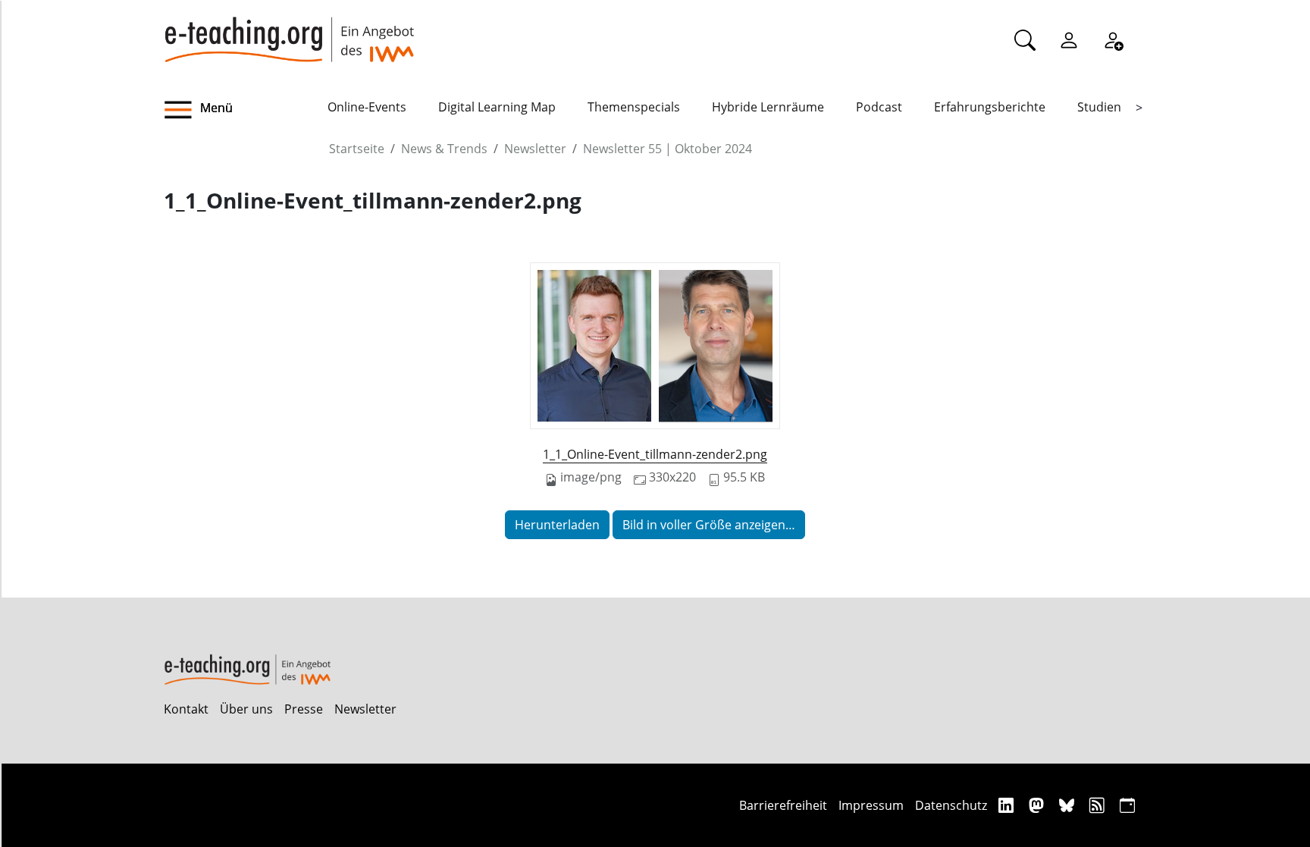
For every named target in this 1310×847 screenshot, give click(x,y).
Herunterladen (557, 524)
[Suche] (1025, 39)
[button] (246, 110)
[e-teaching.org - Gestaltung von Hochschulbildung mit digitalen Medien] (289, 31)
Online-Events (367, 107)
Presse (303, 709)
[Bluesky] (1068, 805)
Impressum (871, 805)
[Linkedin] (1007, 805)
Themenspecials (634, 107)
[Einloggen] (1069, 39)
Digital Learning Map (497, 107)
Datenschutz (951, 805)
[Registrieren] (1113, 39)
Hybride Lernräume (768, 107)
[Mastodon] (1038, 805)
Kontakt (186, 709)
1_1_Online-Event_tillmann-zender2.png (655, 454)
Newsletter (535, 148)
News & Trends (444, 148)
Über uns (246, 709)
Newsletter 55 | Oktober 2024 (667, 148)
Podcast (879, 107)
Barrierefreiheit (783, 805)
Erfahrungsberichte (989, 107)
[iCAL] (1127, 805)
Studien (1099, 107)
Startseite (356, 148)
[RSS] (1098, 805)
